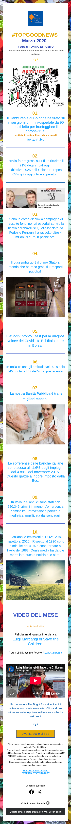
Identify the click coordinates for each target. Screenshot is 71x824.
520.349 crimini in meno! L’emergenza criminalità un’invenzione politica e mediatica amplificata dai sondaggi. (36, 511)
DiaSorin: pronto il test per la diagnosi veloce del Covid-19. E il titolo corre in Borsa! (36, 341)
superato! (50, 174)
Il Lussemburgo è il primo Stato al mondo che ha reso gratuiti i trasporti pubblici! (36, 267)
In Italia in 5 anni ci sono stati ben (36, 502)
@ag (45, 652)
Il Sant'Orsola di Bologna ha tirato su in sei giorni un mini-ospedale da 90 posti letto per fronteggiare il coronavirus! (36, 124)
